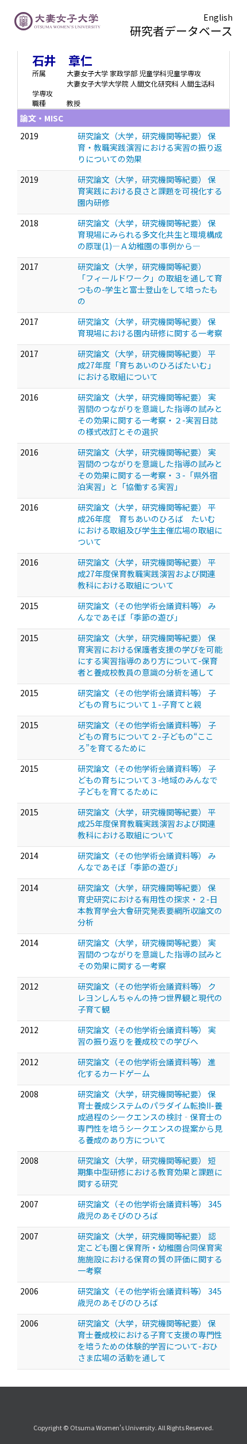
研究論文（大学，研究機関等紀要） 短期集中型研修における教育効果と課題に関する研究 (150, 1172)
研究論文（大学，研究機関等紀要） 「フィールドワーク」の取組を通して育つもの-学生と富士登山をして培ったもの (150, 284)
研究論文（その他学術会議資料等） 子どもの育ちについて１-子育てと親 (147, 698)
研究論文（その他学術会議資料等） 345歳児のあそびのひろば (150, 1209)
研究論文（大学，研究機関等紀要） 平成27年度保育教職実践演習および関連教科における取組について (147, 573)
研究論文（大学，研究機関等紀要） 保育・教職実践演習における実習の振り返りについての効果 (150, 147)
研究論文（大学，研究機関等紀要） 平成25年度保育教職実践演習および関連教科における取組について (147, 823)
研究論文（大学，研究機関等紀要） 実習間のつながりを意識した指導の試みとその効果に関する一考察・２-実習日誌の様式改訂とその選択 (150, 414)
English (218, 17)
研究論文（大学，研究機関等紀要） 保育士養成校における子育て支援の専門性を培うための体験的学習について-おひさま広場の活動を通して (150, 1340)
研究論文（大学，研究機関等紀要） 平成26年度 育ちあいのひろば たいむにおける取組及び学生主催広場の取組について (150, 524)
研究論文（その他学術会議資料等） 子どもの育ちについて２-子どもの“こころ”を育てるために (147, 736)
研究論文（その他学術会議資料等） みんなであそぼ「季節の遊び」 (147, 611)
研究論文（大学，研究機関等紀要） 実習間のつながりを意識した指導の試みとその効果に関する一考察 (150, 954)
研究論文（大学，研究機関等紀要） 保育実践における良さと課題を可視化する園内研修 (150, 191)
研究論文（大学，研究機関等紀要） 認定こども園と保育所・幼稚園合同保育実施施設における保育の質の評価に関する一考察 (150, 1253)
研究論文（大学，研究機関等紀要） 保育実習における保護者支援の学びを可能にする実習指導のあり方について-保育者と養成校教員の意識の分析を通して (150, 655)
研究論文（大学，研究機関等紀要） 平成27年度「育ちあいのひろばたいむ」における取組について (147, 365)
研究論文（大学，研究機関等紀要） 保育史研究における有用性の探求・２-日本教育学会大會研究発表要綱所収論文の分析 (150, 905)
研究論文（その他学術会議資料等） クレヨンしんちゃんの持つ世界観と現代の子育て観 (150, 997)
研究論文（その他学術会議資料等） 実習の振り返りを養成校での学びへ (147, 1035)
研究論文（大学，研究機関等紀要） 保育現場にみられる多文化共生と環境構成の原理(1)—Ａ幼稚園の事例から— (150, 234)
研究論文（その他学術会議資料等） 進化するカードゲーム (147, 1067)
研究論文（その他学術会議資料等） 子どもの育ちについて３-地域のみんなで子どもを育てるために (148, 780)
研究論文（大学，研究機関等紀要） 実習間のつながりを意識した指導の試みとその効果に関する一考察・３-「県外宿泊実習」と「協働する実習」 (150, 469)
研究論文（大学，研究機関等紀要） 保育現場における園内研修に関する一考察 (150, 327)
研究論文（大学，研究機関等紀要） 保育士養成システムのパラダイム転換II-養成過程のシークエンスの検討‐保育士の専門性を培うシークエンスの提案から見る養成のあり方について (150, 1116)
